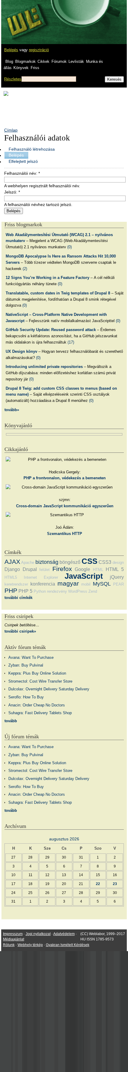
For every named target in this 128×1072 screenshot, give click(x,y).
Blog (9, 61)
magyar (68, 583)
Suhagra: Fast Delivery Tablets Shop (40, 713)
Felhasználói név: (22, 173)
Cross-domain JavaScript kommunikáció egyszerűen (64, 506)
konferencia (42, 583)
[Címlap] (24, 16)
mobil (85, 584)
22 (98, 884)
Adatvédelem (64, 934)
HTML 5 (115, 569)
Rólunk (9, 945)
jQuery (117, 577)
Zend (92, 591)
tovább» (11, 410)
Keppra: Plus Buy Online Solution (37, 673)
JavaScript (84, 576)
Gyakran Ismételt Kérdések (67, 945)
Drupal (30, 569)
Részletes (12, 79)
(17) (71, 342)
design (118, 562)
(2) (25, 268)
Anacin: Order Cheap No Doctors (36, 705)
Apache (27, 562)
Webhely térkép (30, 945)
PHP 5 (25, 591)
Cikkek (43, 61)
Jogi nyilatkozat (38, 934)
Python (40, 591)
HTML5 (10, 577)
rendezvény (57, 591)
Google (82, 569)
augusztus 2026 (64, 839)
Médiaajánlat (13, 939)
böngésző (70, 562)
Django (12, 569)
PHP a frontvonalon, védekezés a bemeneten (65, 478)
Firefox (62, 568)
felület (44, 569)
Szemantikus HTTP (64, 533)
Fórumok (59, 61)
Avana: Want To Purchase (31, 657)
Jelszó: (12, 192)
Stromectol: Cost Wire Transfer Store (40, 681)
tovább (10, 721)
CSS (89, 561)
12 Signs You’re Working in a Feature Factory (47, 277)
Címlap (11, 130)
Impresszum (13, 934)
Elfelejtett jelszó (23, 161)
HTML (98, 569)
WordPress (77, 591)
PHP (10, 590)
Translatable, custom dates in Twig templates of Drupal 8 (58, 293)
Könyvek (21, 67)
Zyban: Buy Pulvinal (25, 665)
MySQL (102, 584)
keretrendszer (16, 584)
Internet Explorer (41, 577)
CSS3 (105, 562)
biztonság (46, 562)
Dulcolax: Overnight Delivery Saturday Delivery (48, 689)
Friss (35, 67)
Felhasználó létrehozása (32, 149)
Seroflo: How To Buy (26, 697)
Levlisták (76, 61)
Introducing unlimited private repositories (44, 366)
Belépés (11, 50)
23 (115, 884)
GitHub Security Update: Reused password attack (51, 329)
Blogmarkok (25, 61)
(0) (69, 247)
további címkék (18, 597)
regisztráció (39, 50)
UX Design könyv (21, 351)
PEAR (118, 584)
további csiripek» (20, 631)
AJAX (12, 561)
